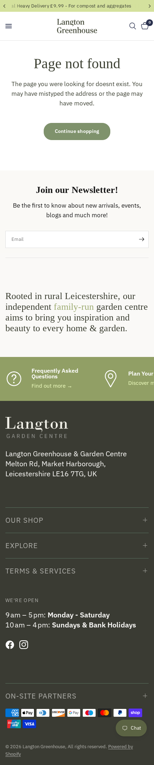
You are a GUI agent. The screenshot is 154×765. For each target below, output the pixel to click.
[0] (144, 26)
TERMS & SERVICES (40, 571)
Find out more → (52, 385)
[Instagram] (25, 645)
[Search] (133, 26)
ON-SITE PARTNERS (41, 696)
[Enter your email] (141, 239)
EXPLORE (21, 545)
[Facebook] (11, 645)
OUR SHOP (24, 520)
